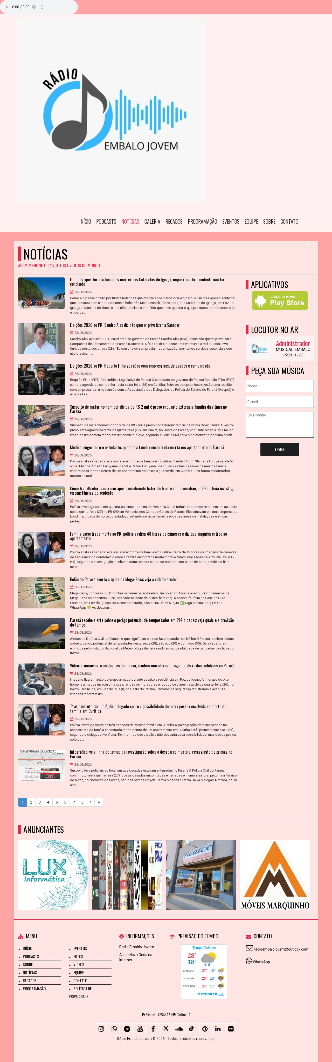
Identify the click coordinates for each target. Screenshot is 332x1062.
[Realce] (201, 865)
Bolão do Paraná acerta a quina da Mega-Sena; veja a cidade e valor (123, 579)
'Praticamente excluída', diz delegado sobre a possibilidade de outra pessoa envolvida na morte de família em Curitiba (148, 708)
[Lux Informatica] (53, 865)
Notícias (130, 221)
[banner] (127, 865)
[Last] (98, 802)
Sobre (269, 221)
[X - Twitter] (166, 1028)
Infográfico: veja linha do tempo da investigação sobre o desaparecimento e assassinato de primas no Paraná (151, 754)
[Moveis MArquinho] (275, 865)
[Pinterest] (204, 1028)
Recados (174, 221)
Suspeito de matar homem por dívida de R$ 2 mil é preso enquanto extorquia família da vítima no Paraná (148, 409)
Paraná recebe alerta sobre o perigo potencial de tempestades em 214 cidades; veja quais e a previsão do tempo (152, 622)
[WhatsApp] (114, 1028)
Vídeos (78, 964)
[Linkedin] (217, 1028)
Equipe (251, 221)
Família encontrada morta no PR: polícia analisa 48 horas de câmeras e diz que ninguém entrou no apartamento (148, 536)
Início (85, 221)
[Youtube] (140, 1028)
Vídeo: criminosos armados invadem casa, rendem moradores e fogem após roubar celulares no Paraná (152, 665)
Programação (202, 221)
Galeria (152, 221)
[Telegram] (127, 1028)
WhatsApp (261, 962)
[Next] (91, 802)
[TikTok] (191, 1028)
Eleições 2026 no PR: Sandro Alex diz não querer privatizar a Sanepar (125, 325)
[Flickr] (230, 1028)
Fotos (78, 956)
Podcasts (106, 221)
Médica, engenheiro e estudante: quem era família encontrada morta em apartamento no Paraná (147, 447)
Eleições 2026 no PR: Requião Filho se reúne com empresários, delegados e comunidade (140, 366)
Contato (289, 221)
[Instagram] (101, 1028)
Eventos (230, 221)
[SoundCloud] (179, 1028)
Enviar (280, 449)
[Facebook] (153, 1028)
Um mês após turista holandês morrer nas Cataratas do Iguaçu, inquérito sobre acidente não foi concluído (147, 282)
